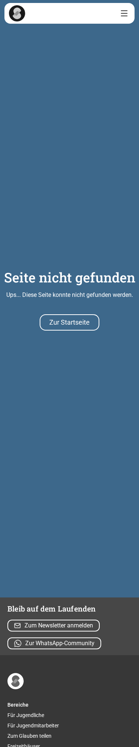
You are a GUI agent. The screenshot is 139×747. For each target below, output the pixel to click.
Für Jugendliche (25, 715)
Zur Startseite (69, 322)
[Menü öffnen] (124, 13)
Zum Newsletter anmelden (58, 625)
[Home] (17, 13)
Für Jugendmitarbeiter (33, 725)
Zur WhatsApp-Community (60, 643)
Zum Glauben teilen (29, 736)
